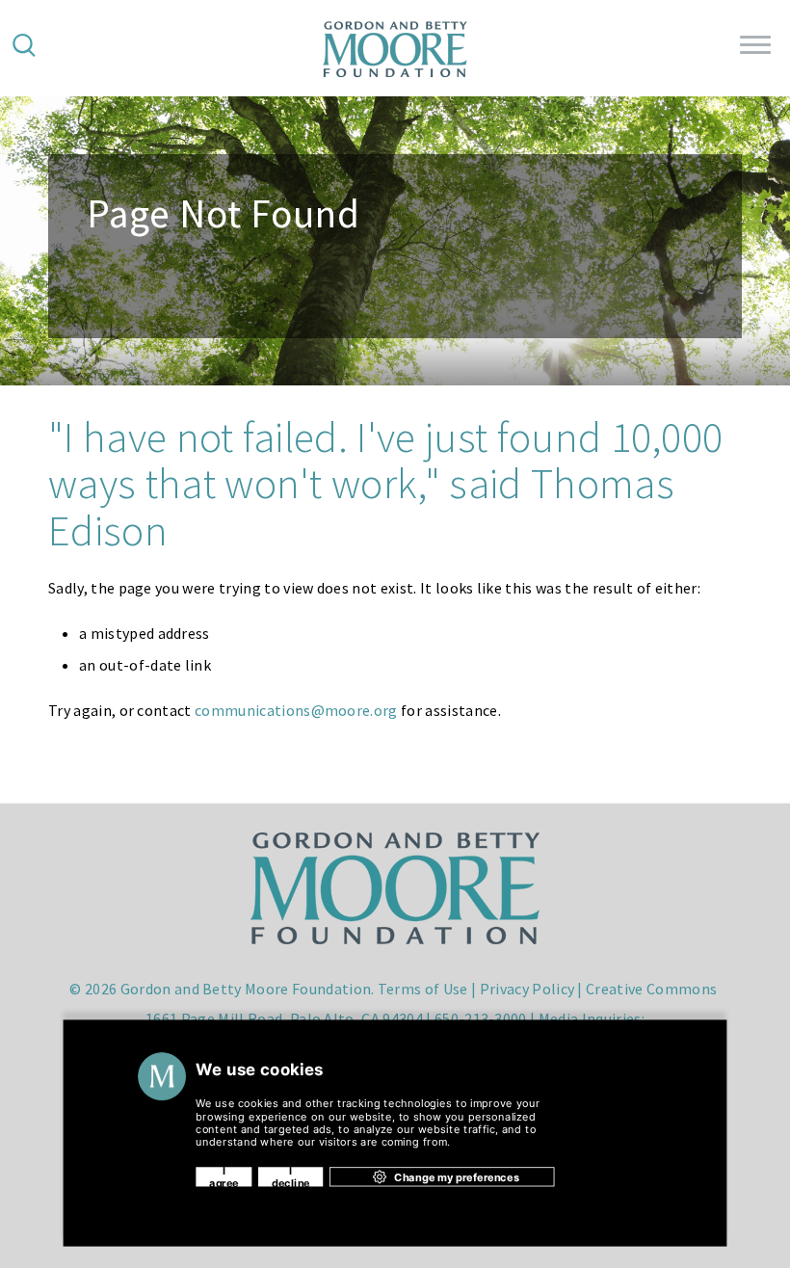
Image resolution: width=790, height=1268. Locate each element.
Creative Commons (651, 988)
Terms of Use (423, 988)
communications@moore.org (296, 710)
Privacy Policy (527, 988)
